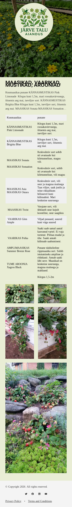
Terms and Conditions (40, 501)
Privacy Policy (13, 501)
